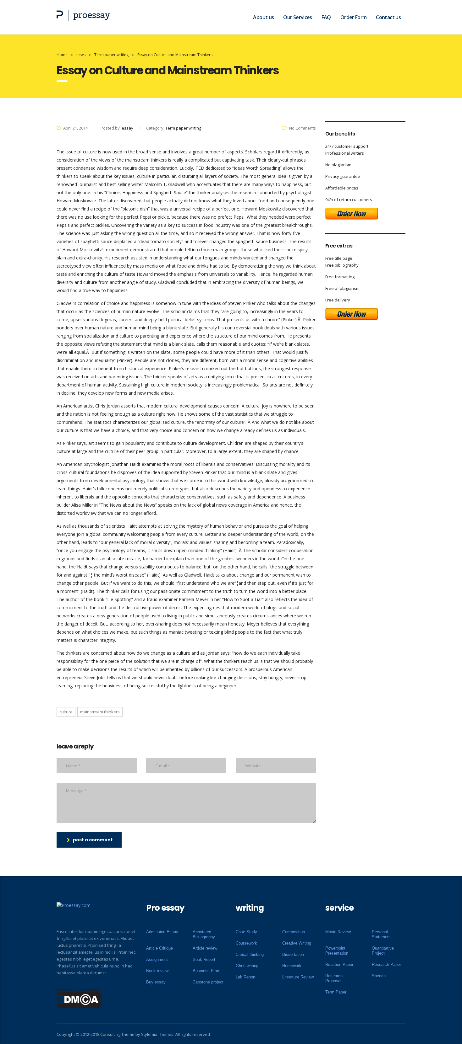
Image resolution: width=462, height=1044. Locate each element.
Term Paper (335, 992)
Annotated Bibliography (204, 934)
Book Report (204, 959)
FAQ (326, 17)
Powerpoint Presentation (336, 951)
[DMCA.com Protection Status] (79, 998)
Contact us (388, 17)
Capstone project (208, 982)
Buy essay (156, 982)
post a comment (93, 840)
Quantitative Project (383, 951)
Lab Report (246, 977)
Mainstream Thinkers (100, 712)
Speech (379, 975)
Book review (157, 970)
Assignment (157, 959)
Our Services (297, 17)
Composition (293, 931)
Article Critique (159, 948)
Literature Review (298, 977)
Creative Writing (296, 943)
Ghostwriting (247, 965)
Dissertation (293, 954)
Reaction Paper (339, 964)
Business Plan (206, 970)
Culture (66, 712)
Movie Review (338, 931)
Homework (291, 965)
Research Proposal (334, 978)
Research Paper (386, 964)
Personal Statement (381, 934)
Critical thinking (250, 954)
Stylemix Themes (157, 1034)
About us (263, 17)
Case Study (246, 931)
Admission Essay (162, 931)
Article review (205, 948)
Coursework (246, 943)
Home (62, 54)
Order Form (353, 17)
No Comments (302, 128)
